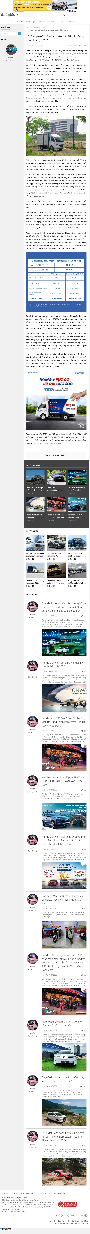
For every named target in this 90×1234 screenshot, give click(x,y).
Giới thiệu (5, 1193)
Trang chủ (19, 22)
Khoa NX (31, 493)
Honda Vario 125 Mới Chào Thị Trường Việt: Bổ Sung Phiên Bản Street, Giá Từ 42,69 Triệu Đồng (63, 722)
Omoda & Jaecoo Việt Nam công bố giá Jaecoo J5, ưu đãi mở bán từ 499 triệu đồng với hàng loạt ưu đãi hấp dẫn (64, 607)
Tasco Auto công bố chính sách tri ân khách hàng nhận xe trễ (77, 555)
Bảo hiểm (41, 22)
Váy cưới (85, 1223)
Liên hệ (14, 1193)
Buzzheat (75, 1221)
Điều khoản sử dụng (27, 1193)
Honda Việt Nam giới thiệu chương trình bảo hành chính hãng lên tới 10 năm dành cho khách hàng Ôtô (64, 840)
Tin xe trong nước (39, 28)
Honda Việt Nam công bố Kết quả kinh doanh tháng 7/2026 (35, 517)
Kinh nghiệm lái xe (67, 22)
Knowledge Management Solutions (67, 1223)
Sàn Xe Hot (52, 1221)
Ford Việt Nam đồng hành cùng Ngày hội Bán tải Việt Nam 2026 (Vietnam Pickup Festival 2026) (63, 1136)
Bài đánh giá (30, 22)
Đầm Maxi (84, 1221)
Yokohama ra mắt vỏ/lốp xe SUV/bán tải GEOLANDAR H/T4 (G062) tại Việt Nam (63, 781)
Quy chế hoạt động (60, 1193)
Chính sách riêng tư (43, 1193)
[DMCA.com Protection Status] (5, 1230)
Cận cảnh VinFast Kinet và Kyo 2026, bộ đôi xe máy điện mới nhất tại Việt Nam (62, 900)
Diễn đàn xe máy (64, 1221)
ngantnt (72, 493)
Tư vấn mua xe (53, 22)
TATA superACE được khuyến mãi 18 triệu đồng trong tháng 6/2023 (48, 30)
